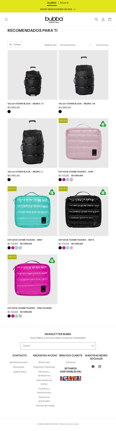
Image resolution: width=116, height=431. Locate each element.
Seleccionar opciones (32, 97)
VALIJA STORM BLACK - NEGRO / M (77, 103)
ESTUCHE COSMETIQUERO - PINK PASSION (30, 308)
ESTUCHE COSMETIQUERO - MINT (25, 240)
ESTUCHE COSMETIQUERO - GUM (76, 171)
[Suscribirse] (92, 345)
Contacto (71, 362)
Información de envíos (44, 382)
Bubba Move (19, 371)
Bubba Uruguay (51, 424)
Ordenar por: (51, 45)
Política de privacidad (44, 399)
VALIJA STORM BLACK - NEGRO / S (26, 103)
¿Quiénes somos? (19, 362)
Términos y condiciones (44, 373)
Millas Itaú (44, 362)
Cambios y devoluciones (44, 390)
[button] (6, 19)
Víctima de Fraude (45, 405)
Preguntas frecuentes (44, 367)
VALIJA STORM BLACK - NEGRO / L (26, 171)
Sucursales (18, 367)
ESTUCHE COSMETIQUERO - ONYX (76, 240)
